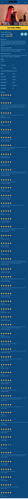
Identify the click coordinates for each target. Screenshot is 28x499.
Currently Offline (14, 28)
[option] (2, 23)
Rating (2, 36)
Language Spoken (5, 34)
